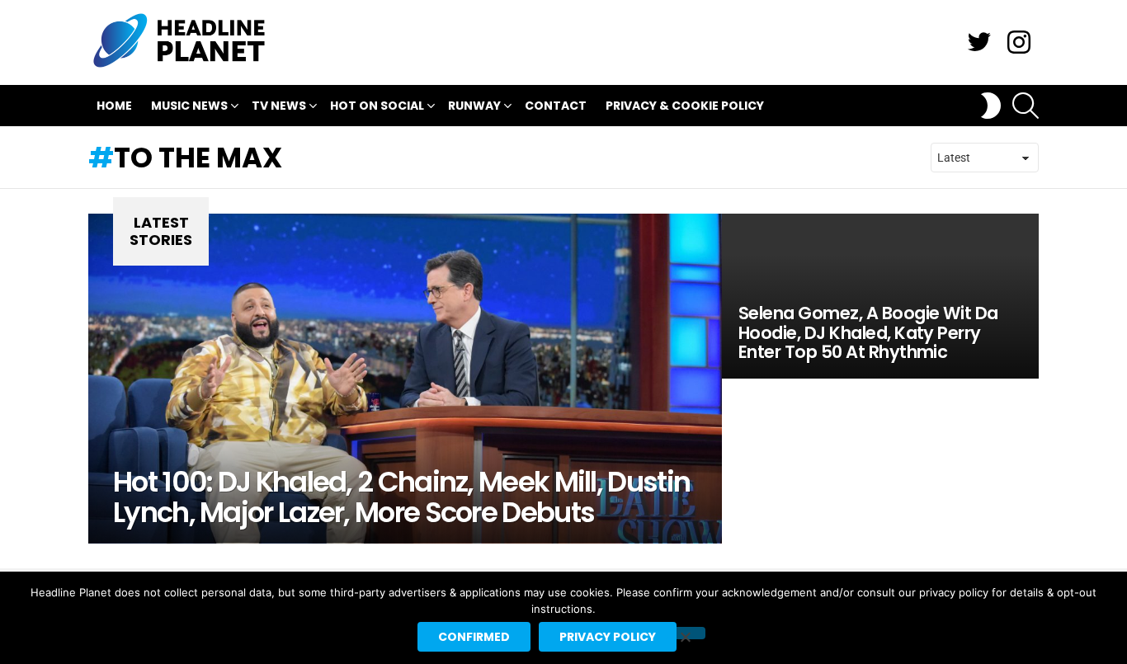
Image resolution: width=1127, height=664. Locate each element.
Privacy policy (607, 637)
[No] (684, 633)
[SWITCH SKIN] (991, 105)
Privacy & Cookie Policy (685, 105)
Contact (556, 105)
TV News (279, 105)
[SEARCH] (1025, 105)
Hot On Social (377, 105)
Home (114, 105)
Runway (474, 105)
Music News (189, 105)
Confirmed (474, 637)
